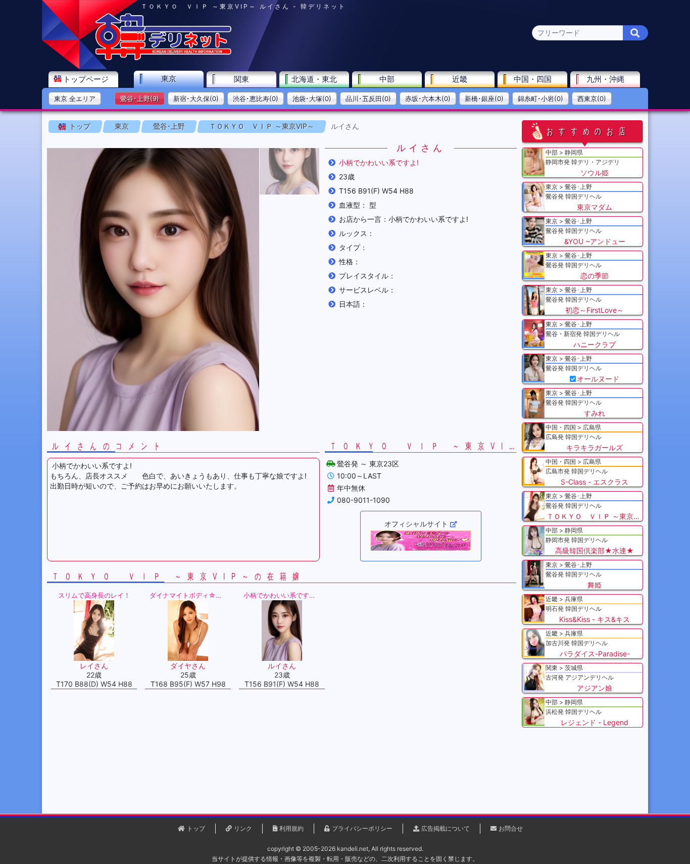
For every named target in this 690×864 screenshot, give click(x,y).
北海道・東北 (314, 79)
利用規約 (291, 828)
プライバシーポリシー (362, 828)
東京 (168, 78)
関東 (241, 79)
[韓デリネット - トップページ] (163, 58)
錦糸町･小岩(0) (540, 98)
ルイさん (345, 126)
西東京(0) (591, 98)
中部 (387, 79)
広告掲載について (445, 828)
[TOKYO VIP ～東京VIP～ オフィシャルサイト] (421, 541)
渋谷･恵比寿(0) (255, 98)
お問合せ (511, 828)
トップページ (86, 79)
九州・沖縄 (605, 79)
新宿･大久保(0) (196, 98)
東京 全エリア (74, 98)
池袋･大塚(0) (311, 98)
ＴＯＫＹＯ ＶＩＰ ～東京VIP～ (261, 126)
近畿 (459, 79)
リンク (243, 828)
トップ (79, 126)
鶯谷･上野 (169, 126)
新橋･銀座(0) (484, 98)
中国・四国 (533, 79)
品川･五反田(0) (368, 98)
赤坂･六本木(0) (428, 98)
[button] (289, 171)
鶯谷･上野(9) (139, 98)
